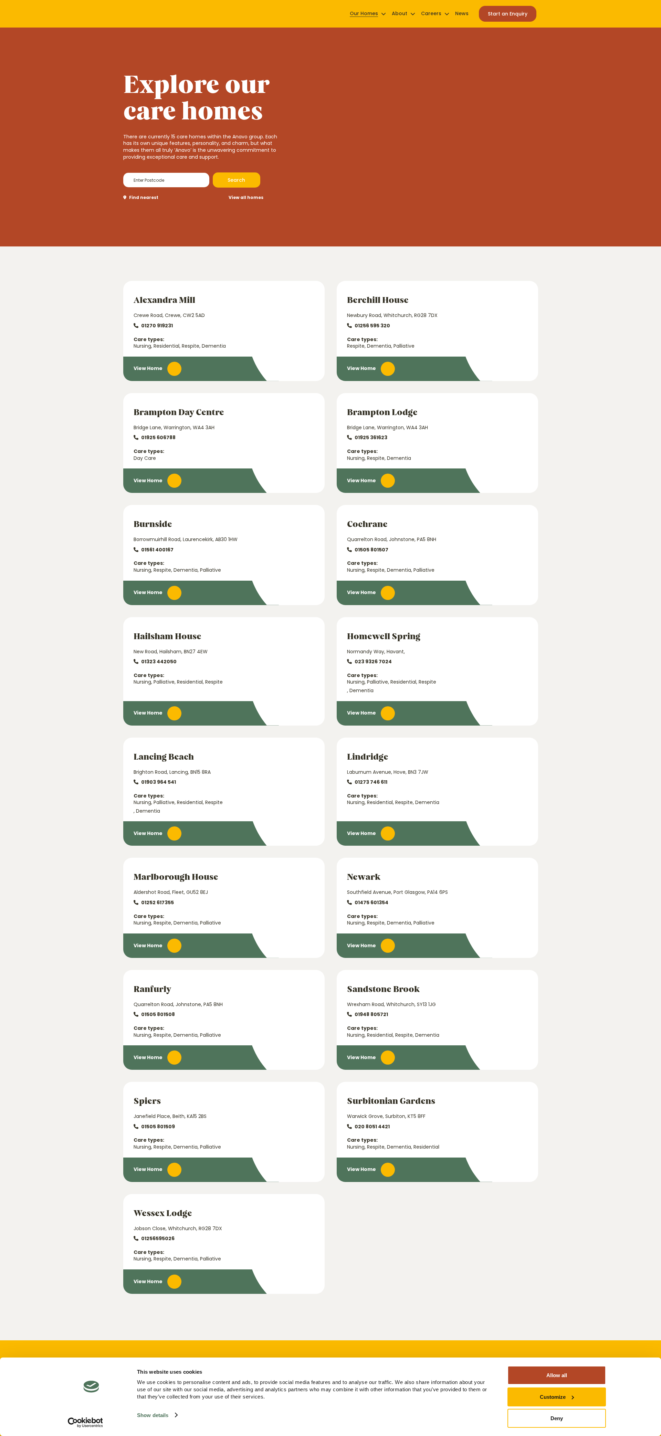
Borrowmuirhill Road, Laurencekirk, (186, 539)
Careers (431, 13)
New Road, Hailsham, (171, 651)
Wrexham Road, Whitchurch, (391, 1004)
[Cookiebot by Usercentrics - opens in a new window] (85, 1422)
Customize (553, 1397)
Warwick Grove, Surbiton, (386, 1116)
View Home (148, 368)
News (462, 13)
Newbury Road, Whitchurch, (392, 315)
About (399, 13)
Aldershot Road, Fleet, (171, 892)
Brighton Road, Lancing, (172, 772)
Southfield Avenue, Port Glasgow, (397, 892)
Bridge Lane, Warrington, (174, 427)
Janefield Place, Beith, (170, 1116)
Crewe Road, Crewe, (169, 315)
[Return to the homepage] (144, 14)
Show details (152, 1415)
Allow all (556, 1375)
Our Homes (364, 13)
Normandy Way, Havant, (376, 651)
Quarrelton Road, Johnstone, (391, 539)
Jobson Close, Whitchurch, (178, 1228)
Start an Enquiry (507, 13)
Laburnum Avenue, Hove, (387, 772)
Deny (556, 1418)
